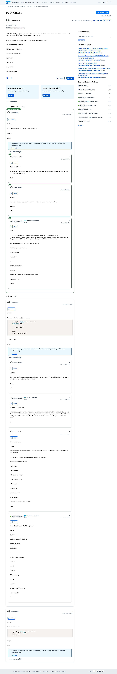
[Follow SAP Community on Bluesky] (97, 671)
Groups (38, 2)
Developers (45, 2)
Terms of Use (21, 671)
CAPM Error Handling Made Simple (87, 63)
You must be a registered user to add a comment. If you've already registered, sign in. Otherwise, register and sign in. (38, 144)
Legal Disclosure (37, 671)
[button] (104, 20)
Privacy (15, 671)
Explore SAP (101, 2)
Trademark (45, 671)
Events (58, 2)
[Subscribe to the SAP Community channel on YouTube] (100, 671)
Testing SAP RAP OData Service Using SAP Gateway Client (94, 68)
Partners (52, 2)
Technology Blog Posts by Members (89, 52)
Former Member (15, 20)
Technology (29, 6)
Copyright (28, 671)
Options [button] (110, 12)
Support (52, 671)
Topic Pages (73, 2)
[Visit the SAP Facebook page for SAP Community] (94, 671)
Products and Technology (27, 2)
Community (15, 2)
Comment (70, 78)
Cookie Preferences (61, 671)
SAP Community (9, 6)
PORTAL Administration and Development (15, 27)
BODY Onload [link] (45, 6)
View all (80, 125)
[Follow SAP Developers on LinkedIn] (102, 671)
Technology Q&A (37, 6)
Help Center (65, 2)
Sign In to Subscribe (102, 12)
